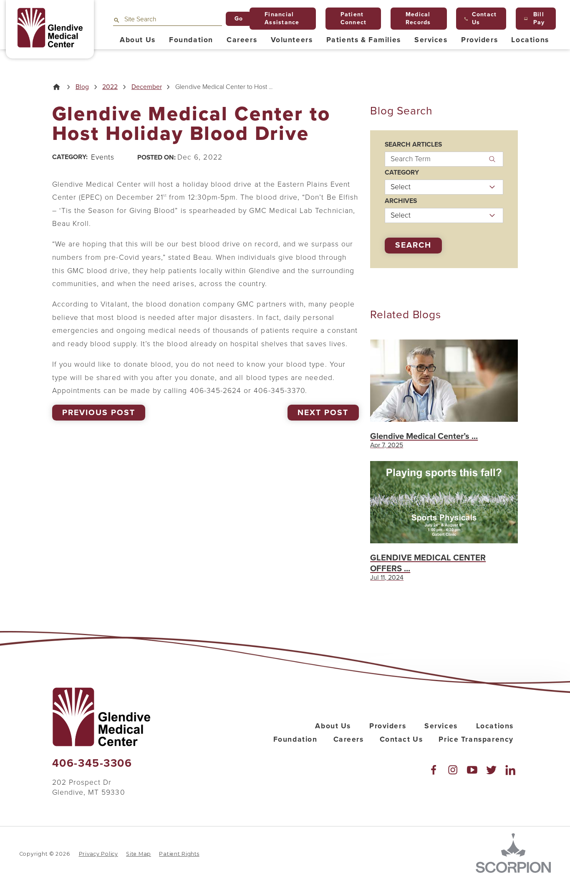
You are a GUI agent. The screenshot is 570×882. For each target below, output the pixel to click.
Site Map (138, 854)
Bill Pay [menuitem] (539, 18)
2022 (110, 87)
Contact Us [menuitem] (484, 18)
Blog (82, 87)
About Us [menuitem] (138, 39)
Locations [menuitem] (530, 39)
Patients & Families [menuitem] (363, 39)
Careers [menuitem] (242, 39)
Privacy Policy (98, 854)
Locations (495, 726)
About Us (333, 726)
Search (413, 245)
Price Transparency (476, 739)
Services (441, 726)
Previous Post (98, 413)
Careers (348, 739)
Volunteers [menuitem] (292, 39)
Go (239, 18)
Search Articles (413, 145)
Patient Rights (179, 854)
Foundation (295, 739)
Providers (387, 726)
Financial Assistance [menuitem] (282, 18)
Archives (401, 201)
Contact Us (401, 739)
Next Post (323, 413)
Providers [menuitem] (479, 39)
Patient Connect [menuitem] (353, 18)
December (146, 87)
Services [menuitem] (431, 39)
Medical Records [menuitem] (418, 18)
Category (402, 173)
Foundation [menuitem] (191, 39)
